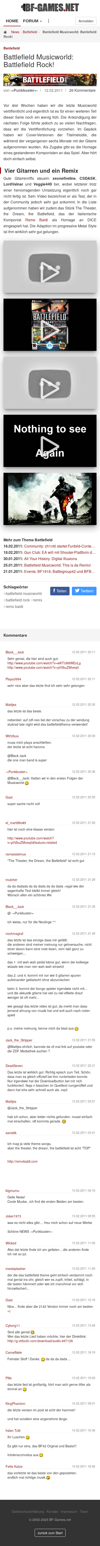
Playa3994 (13, 679)
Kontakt (52, 1511)
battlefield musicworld (24, 593)
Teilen (61, 591)
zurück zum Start (50, 1532)
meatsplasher (16, 1268)
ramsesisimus (16, 854)
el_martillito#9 (16, 822)
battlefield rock (18, 600)
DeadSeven (14, 1065)
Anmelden (86, 21)
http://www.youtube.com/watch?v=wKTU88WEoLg (44, 663)
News (15, 31)
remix (37, 600)
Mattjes (11, 704)
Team (84, 1511)
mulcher (11, 879)
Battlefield (30, 31)
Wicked (11, 1243)
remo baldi (14, 606)
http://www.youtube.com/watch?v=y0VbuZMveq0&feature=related (32, 840)
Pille (9, 1378)
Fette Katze (14, 1466)
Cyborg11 (13, 1325)
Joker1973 (13, 1216)
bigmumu (12, 1190)
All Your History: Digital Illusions (50, 558)
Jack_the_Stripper (19, 1040)
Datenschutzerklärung (28, 1511)
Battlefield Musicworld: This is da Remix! (57, 565)
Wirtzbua (12, 736)
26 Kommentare (82, 90)
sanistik (11, 1132)
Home (12, 21)
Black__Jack (15, 652)
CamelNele (14, 1352)
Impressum (69, 1511)
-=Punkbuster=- (17, 771)
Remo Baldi (36, 219)
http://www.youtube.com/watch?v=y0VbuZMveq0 (43, 667)
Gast (9, 797)
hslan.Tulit (13, 1430)
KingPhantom (15, 1403)
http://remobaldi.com (22, 1161)
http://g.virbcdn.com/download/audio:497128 (40, 1340)
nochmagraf (14, 933)
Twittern (86, 591)
